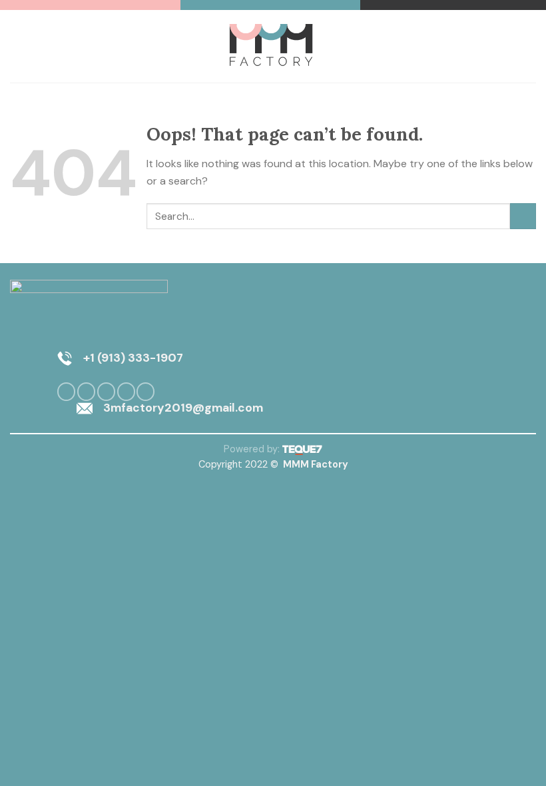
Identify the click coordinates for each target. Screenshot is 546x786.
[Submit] (523, 216)
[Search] (531, 46)
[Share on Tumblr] (145, 391)
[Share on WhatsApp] (66, 391)
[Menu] (18, 46)
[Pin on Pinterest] (126, 391)
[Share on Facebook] (86, 391)
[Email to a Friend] (106, 391)
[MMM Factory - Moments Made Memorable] (273, 46)
